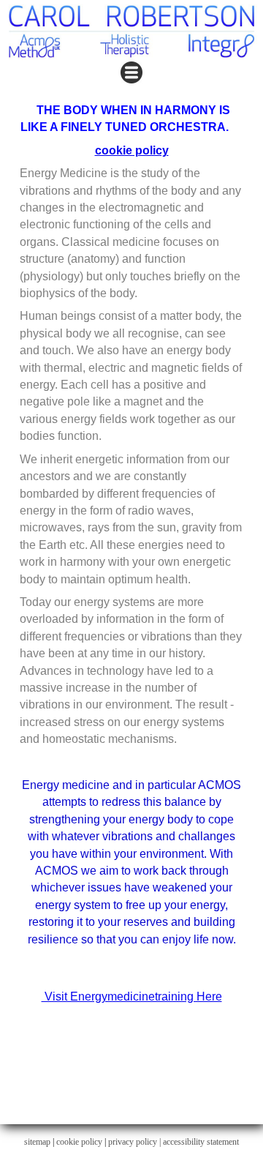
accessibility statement (201, 1142)
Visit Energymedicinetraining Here (132, 996)
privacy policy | (135, 1142)
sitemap (37, 1142)
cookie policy (132, 150)
